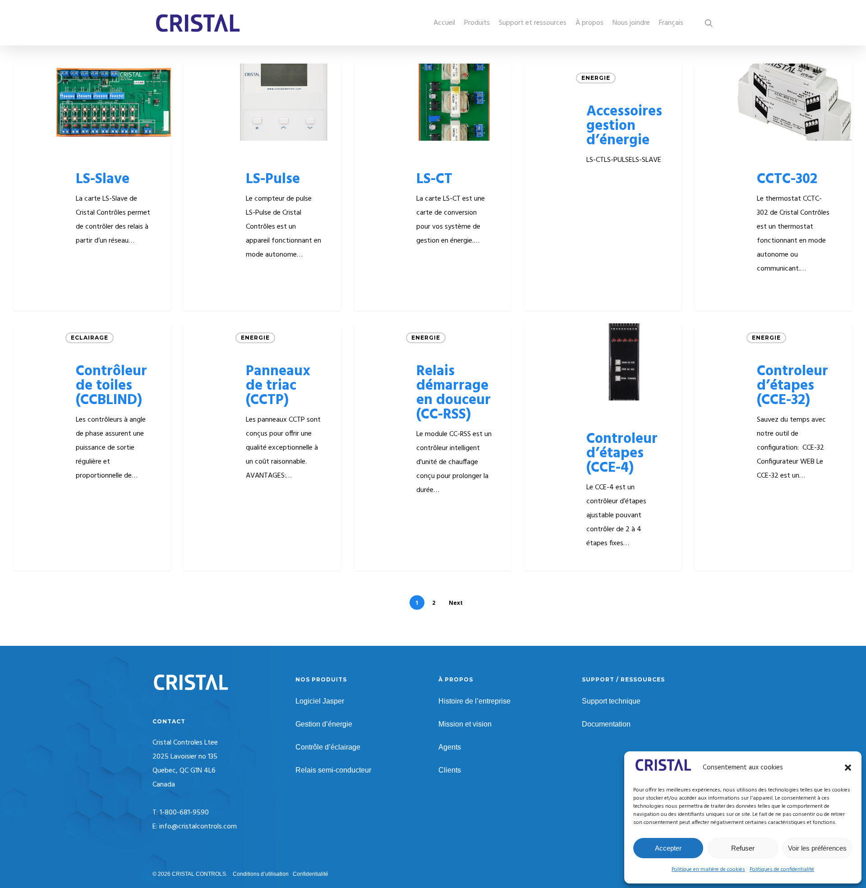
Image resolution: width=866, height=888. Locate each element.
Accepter (668, 848)
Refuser (743, 848)
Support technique (611, 701)
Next (456, 603)
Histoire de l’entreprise (474, 701)
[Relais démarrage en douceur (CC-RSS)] (432, 447)
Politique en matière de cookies (708, 869)
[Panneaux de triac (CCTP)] (262, 447)
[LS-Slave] (92, 187)
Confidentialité (310, 874)
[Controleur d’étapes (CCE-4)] (603, 447)
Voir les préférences (817, 848)
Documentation (606, 724)
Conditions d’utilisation (261, 874)
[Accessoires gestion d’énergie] (603, 187)
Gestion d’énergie (323, 724)
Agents (449, 747)
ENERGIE (42, 77)
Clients (449, 770)
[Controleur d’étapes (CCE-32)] (773, 447)
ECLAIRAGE (89, 337)
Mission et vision (465, 724)
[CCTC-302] (773, 187)
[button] (847, 767)
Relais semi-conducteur (333, 770)
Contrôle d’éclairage (327, 747)
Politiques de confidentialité (782, 869)
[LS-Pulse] (262, 187)
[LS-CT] (432, 187)
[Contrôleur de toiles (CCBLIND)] (92, 447)
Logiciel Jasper (319, 701)
